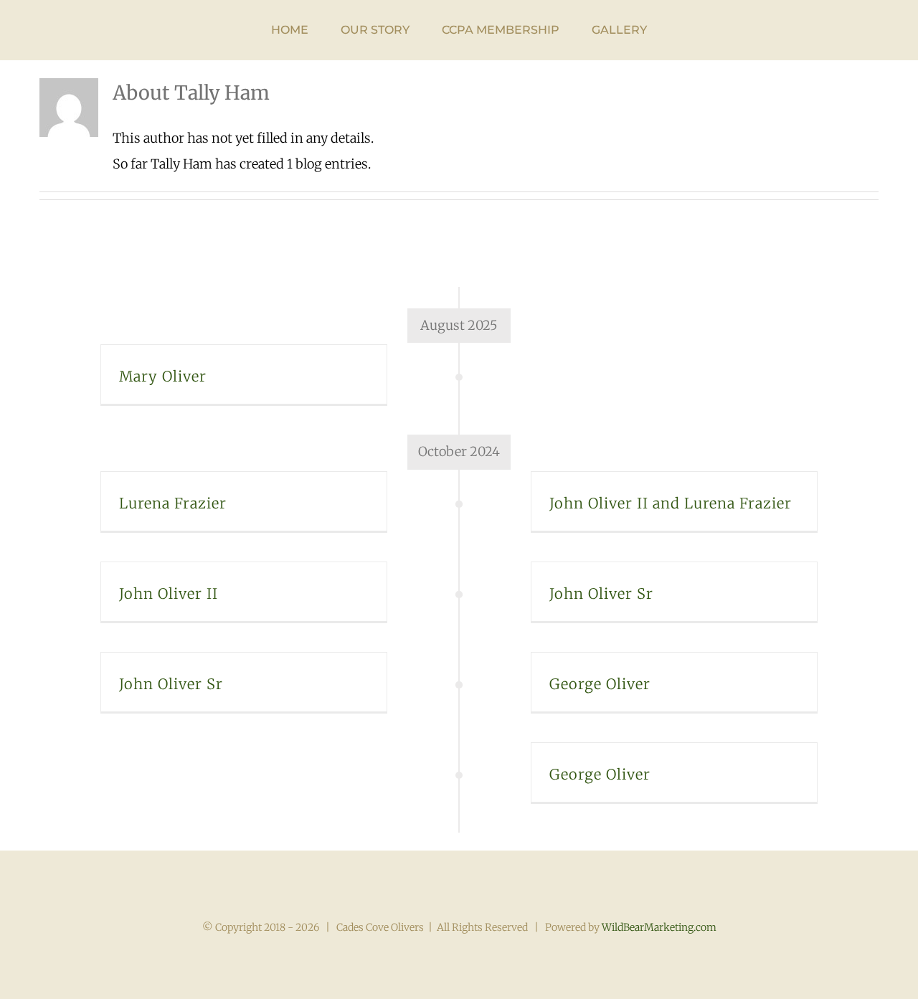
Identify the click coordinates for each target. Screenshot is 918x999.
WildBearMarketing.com (659, 927)
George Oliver (599, 684)
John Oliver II (168, 593)
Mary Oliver (163, 376)
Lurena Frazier (173, 503)
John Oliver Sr (601, 593)
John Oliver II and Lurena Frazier (670, 503)
